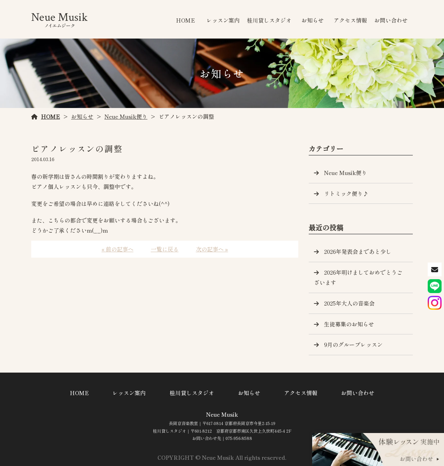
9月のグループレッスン (353, 344)
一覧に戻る (165, 249)
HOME (185, 20)
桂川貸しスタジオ (269, 20)
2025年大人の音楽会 (349, 303)
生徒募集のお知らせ (349, 324)
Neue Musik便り (125, 116)
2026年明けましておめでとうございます (358, 277)
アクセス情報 (350, 20)
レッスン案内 (223, 20)
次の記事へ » (212, 249)
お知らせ (312, 20)
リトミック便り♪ (346, 193)
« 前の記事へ (118, 249)
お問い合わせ (391, 20)
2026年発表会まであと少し (357, 251)
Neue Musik (222, 414)
